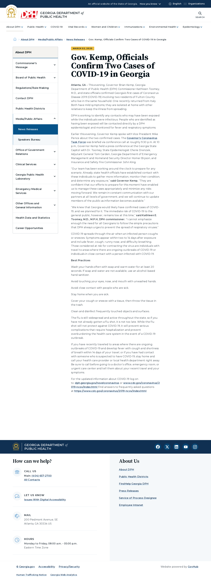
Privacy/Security (69, 566)
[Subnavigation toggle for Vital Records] (87, 27)
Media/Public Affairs (50, 39)
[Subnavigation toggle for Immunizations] (145, 27)
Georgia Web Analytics (63, 574)
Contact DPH (24, 98)
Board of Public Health (30, 77)
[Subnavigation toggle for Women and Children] (121, 27)
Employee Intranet (131, 505)
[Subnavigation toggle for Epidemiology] (203, 27)
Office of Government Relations (30, 152)
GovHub (193, 566)
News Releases (75, 39)
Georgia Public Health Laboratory (30, 176)
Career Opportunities (29, 228)
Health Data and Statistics (33, 217)
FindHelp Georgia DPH (133, 483)
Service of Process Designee (137, 498)
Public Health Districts (30, 108)
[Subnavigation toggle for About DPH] (24, 27)
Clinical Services (26, 164)
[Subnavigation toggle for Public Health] (47, 27)
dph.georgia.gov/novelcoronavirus (97, 383)
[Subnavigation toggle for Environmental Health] (179, 27)
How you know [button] (148, 4)
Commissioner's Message (26, 65)
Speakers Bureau (29, 139)
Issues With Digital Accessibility (45, 499)
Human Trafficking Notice (31, 574)
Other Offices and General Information (29, 205)
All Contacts (32, 479)
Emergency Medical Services (29, 191)
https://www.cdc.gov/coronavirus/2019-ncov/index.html (110, 391)
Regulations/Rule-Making (32, 87)
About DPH (27, 39)
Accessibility (46, 566)
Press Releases (129, 490)
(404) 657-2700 (42, 475)
